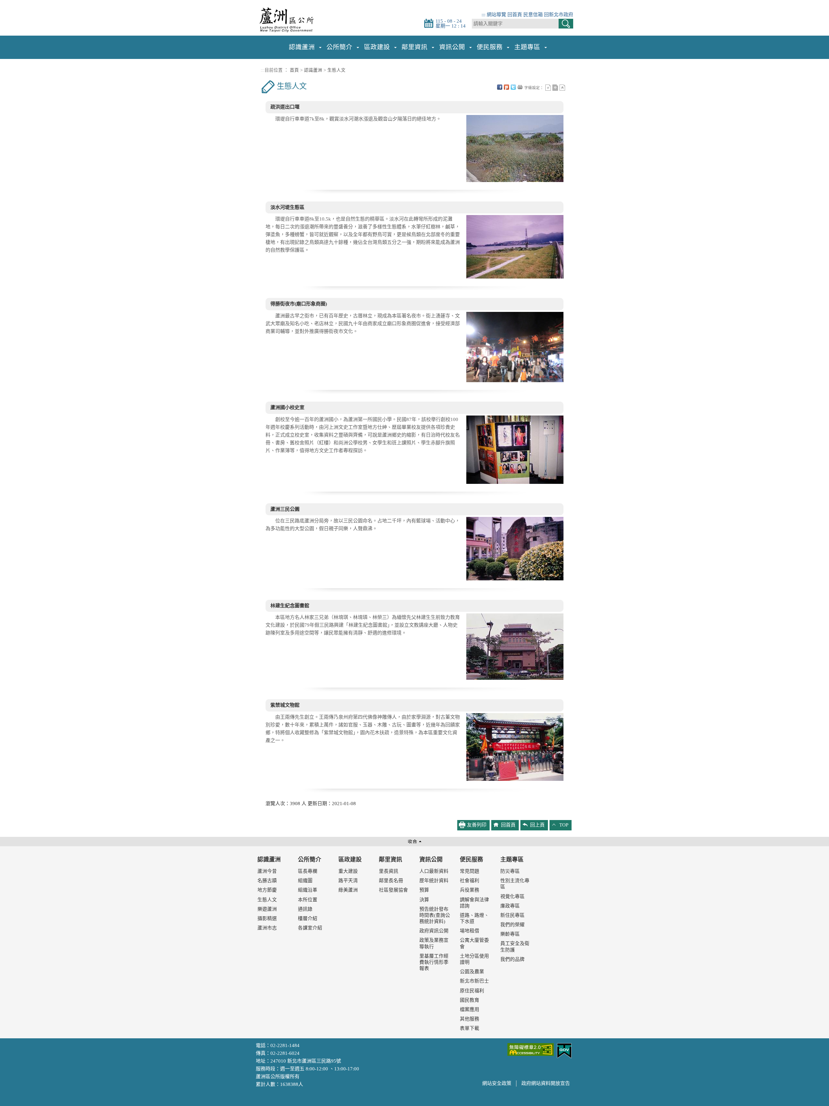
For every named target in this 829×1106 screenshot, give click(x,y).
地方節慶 (267, 890)
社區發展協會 (393, 890)
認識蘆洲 (313, 70)
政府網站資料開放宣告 (545, 1083)
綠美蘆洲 (348, 890)
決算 (424, 899)
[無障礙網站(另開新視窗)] (530, 1048)
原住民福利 (472, 990)
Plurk (506, 87)
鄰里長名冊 (391, 880)
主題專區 (512, 859)
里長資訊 (388, 871)
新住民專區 (512, 915)
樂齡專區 (510, 934)
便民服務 (471, 859)
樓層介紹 (307, 918)
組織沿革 (307, 890)
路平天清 (348, 880)
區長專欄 (307, 871)
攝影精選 (267, 918)
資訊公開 (431, 859)
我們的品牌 (512, 959)
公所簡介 (309, 859)
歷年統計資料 (434, 880)
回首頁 (514, 14)
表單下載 (469, 1028)
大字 (562, 88)
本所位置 (307, 899)
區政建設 (350, 859)
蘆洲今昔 (267, 871)
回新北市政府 (558, 14)
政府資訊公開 (434, 930)
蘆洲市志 (267, 927)
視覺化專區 (512, 896)
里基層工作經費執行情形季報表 (434, 962)
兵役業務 (469, 890)
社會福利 (469, 880)
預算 (424, 890)
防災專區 (510, 871)
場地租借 (469, 930)
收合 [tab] (414, 841)
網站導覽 (496, 14)
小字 (548, 88)
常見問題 (469, 871)
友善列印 (520, 87)
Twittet (513, 87)
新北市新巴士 (474, 981)
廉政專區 (510, 905)
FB (499, 87)
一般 (555, 88)
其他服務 (469, 1018)
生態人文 (336, 70)
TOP (563, 824)
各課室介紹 (310, 927)
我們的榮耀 (512, 924)
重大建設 (348, 871)
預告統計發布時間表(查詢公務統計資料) (434, 915)
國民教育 (469, 1000)
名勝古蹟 (267, 880)
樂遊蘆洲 (267, 909)
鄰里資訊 (390, 859)
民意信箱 (533, 14)
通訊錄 (305, 909)
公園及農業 (472, 971)
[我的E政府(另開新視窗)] (564, 1050)
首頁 (294, 70)
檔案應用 (469, 1009)
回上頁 (537, 824)
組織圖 (305, 880)
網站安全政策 (496, 1083)
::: (483, 14)
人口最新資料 (434, 871)
